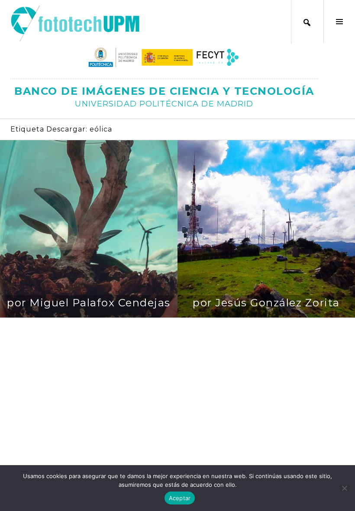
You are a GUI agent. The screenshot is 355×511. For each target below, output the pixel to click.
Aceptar (180, 498)
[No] (344, 488)
